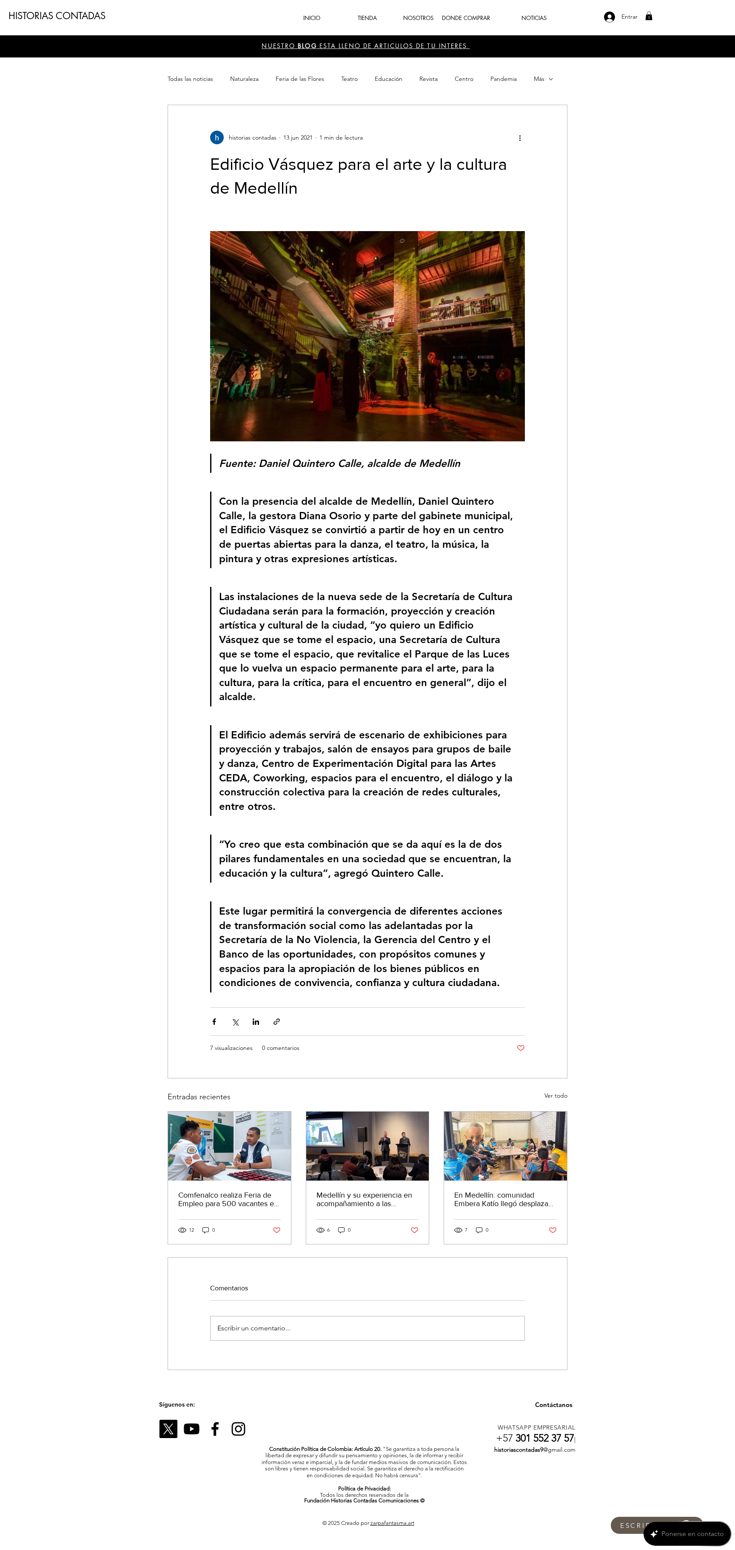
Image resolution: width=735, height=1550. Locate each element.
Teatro (349, 79)
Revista (428, 79)
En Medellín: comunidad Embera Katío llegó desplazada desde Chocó (505, 1199)
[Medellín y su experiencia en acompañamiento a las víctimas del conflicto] (367, 1146)
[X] (168, 1429)
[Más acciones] (520, 137)
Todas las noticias (190, 79)
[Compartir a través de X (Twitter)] (235, 1022)
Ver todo (555, 1095)
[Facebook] (215, 1429)
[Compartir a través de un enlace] (277, 1022)
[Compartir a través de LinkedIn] (256, 1022)
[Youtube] (191, 1429)
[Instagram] (238, 1429)
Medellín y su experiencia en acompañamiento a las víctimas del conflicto (364, 1199)
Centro (464, 79)
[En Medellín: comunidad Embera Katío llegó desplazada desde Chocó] (505, 1146)
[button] (648, 15)
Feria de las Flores (300, 79)
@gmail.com (559, 1449)
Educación (388, 79)
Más (539, 79)
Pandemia (503, 79)
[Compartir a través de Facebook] (214, 1022)
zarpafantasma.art (392, 1523)
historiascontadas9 (518, 1449)
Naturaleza (244, 79)
